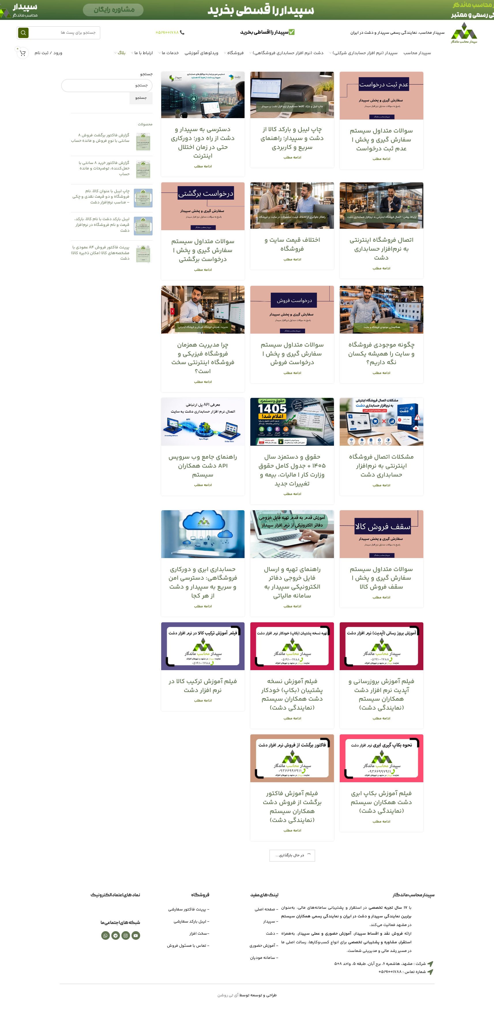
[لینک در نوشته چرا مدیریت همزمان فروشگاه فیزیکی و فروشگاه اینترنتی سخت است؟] (203, 310)
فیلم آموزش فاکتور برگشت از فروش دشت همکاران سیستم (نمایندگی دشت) (292, 807)
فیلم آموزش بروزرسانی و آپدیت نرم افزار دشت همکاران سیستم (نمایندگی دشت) (381, 695)
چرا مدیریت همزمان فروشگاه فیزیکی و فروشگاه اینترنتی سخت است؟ (202, 358)
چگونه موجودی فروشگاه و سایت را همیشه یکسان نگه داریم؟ (381, 354)
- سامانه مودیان (264, 958)
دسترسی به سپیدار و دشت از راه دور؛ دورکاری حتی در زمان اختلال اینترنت (203, 143)
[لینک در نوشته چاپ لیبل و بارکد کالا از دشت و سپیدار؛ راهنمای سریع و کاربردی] (292, 95)
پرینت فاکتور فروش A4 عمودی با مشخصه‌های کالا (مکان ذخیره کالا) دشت (100, 253)
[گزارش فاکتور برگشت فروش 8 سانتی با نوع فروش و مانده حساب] (143, 142)
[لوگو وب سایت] (464, 33)
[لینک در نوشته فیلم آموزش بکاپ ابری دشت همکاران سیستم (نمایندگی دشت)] (381, 758)
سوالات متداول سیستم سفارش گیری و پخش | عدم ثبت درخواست (381, 140)
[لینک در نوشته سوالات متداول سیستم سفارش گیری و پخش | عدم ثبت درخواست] (381, 96)
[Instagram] (125, 935)
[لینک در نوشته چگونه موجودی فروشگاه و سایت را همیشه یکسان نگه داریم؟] (381, 310)
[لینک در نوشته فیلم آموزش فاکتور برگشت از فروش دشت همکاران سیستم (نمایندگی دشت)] (292, 758)
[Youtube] (136, 935)
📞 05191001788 (170, 33)
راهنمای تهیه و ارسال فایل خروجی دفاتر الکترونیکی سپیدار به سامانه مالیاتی (292, 583)
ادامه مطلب (381, 159)
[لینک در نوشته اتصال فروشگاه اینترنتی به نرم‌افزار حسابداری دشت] (381, 205)
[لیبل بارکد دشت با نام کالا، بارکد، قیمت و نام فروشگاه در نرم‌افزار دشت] (143, 226)
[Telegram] (115, 935)
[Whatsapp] (105, 935)
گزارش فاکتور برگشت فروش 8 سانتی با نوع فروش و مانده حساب (100, 138)
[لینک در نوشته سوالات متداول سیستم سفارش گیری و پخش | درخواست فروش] (292, 310)
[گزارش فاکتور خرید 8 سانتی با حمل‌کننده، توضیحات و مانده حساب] (143, 170)
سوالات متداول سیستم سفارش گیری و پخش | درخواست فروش (292, 354)
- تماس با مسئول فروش (188, 946)
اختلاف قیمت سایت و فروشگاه (292, 244)
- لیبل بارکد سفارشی (191, 921)
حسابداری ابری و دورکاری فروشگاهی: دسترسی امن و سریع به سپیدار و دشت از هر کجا (202, 583)
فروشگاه (200, 895)
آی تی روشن (227, 995)
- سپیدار (270, 921)
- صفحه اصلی (266, 909)
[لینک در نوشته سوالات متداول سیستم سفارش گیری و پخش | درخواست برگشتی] (203, 206)
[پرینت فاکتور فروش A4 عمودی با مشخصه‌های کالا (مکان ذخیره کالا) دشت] (143, 254)
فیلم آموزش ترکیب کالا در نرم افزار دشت (203, 686)
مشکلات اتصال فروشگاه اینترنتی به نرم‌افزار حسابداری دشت (381, 466)
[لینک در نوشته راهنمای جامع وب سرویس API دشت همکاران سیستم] (203, 422)
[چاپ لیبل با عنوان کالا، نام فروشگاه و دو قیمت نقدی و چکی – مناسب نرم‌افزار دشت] (143, 198)
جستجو (146, 75)
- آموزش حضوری (263, 946)
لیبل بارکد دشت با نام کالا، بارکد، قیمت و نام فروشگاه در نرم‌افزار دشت (101, 225)
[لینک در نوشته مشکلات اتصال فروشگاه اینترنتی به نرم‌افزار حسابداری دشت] (381, 422)
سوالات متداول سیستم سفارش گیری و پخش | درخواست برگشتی (202, 250)
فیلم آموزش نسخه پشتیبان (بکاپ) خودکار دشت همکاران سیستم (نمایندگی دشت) (292, 695)
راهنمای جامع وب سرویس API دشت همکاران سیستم (202, 466)
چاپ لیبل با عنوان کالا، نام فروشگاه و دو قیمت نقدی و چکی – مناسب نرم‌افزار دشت (100, 197)
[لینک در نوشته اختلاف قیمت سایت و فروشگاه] (292, 205)
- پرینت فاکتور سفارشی (188, 909)
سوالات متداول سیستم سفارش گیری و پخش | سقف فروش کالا (381, 578)
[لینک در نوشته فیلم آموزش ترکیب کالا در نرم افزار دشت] (203, 646)
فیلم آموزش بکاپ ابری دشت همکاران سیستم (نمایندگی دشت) (381, 803)
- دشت (272, 934)
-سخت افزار (199, 934)
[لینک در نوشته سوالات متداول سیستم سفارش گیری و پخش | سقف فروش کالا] (381, 534)
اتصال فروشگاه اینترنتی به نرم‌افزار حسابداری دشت (382, 249)
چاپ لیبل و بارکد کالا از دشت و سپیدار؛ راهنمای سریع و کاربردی (292, 138)
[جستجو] (23, 33)
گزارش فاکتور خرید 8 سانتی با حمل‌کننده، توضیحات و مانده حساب (104, 168)
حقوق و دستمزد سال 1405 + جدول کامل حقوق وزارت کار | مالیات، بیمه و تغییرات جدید (292, 470)
